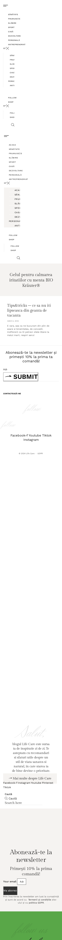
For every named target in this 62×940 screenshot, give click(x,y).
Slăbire (12, 23)
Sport (11, 27)
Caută (8, 805)
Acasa (12, 145)
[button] (8, 48)
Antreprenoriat (17, 45)
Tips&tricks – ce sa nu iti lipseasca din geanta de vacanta (29, 310)
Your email (10, 892)
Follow (12, 98)
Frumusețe (14, 19)
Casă (10, 32)
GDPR (40, 453)
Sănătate (13, 15)
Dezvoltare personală (20, 219)
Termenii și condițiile (39, 911)
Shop (11, 102)
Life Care (30, 453)
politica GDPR (36, 914)
